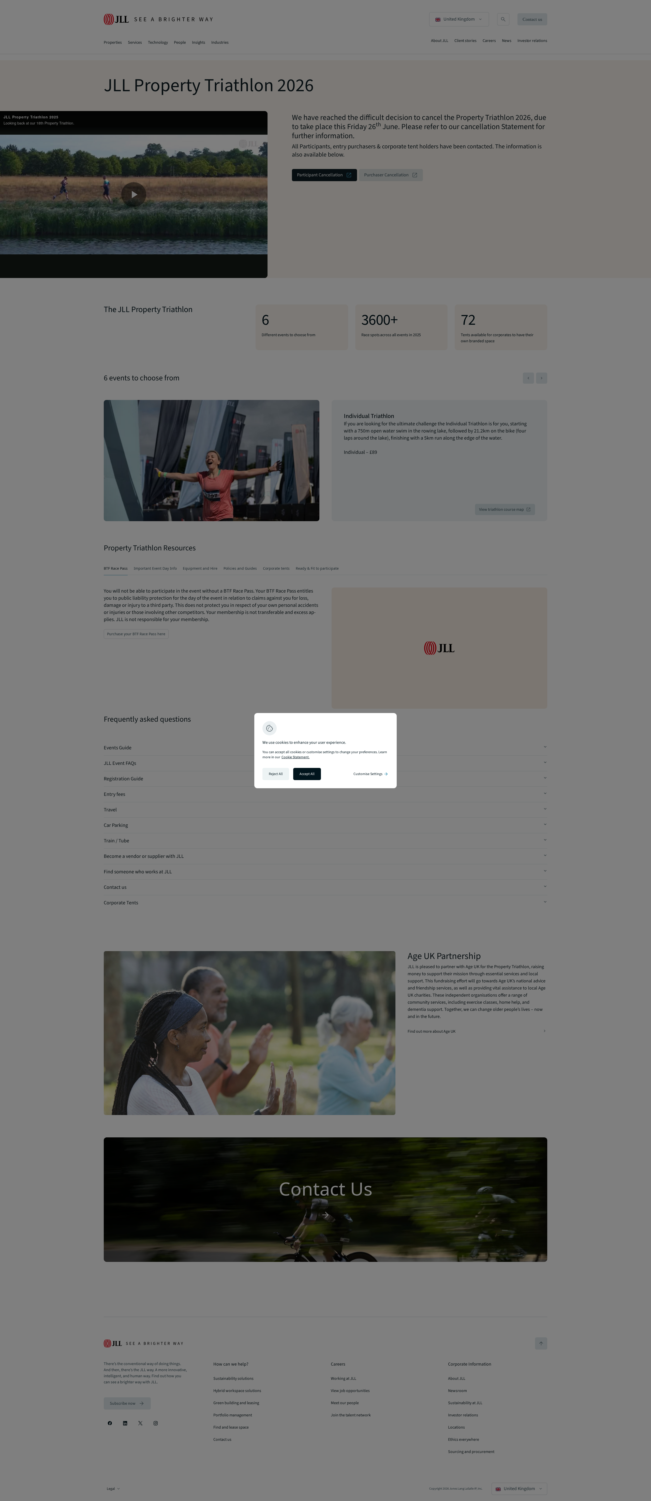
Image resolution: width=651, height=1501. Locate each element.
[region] (325, 750)
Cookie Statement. (295, 757)
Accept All (307, 774)
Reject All (276, 774)
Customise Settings (371, 774)
